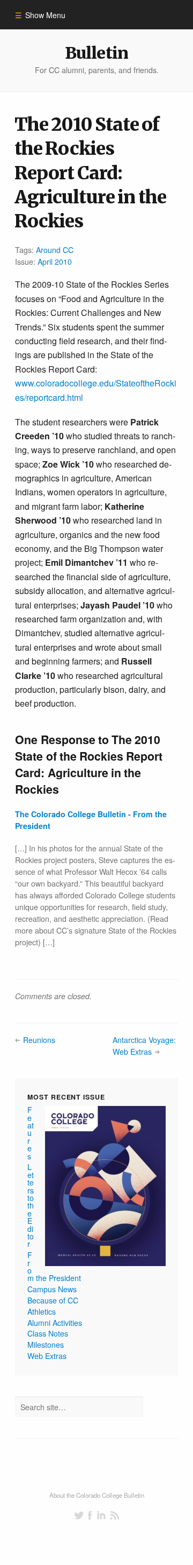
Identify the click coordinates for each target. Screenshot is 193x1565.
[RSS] (114, 1515)
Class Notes (47, 1333)
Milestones (45, 1344)
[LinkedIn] (101, 1515)
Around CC (54, 249)
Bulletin (96, 53)
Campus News (52, 1289)
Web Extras (46, 1355)
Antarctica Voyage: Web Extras (144, 1045)
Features (30, 1132)
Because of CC (52, 1300)
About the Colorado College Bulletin (96, 1495)
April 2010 (55, 261)
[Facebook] (90, 1515)
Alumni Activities (54, 1322)
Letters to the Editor (30, 1205)
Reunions (39, 1039)
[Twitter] (79, 1515)
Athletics (41, 1311)
